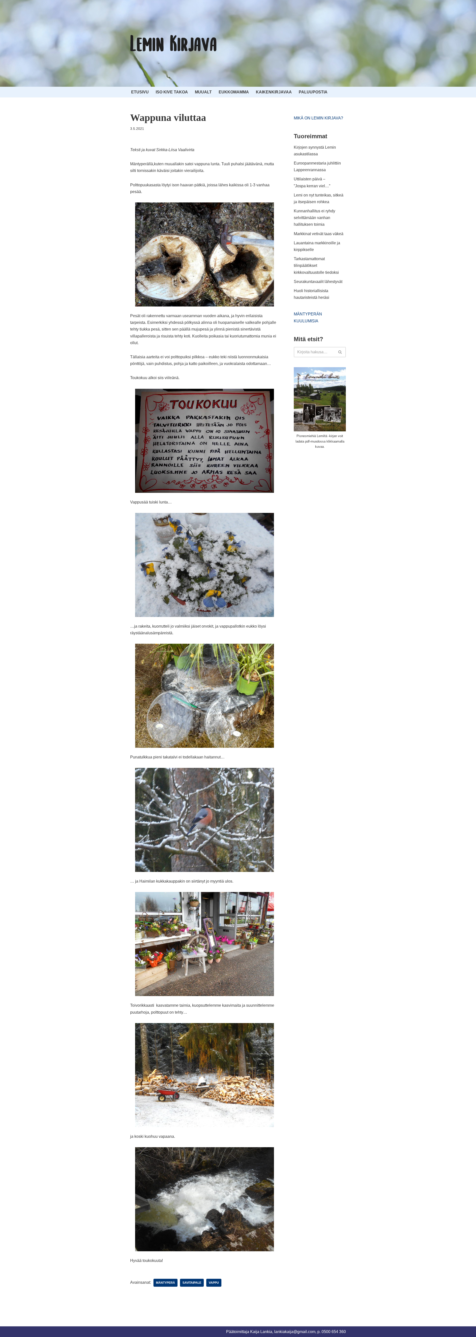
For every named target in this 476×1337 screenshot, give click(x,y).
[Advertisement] (331, 490)
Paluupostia (313, 92)
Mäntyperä (165, 1282)
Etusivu (140, 92)
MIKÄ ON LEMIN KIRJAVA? (318, 118)
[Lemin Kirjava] (173, 43)
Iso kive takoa (172, 92)
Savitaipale (191, 1282)
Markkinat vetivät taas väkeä (318, 234)
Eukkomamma (234, 92)
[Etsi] (340, 352)
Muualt (203, 92)
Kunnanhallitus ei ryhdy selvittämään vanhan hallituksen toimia (314, 217)
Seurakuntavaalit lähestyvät (318, 281)
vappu (214, 1282)
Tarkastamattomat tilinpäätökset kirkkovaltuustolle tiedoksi (316, 265)
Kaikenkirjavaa (274, 92)
